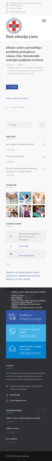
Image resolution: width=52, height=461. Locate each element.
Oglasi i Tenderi (17, 107)
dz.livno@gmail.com (17, 12)
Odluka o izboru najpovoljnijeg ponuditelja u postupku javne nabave (28, 301)
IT (12, 456)
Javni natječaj (16, 297)
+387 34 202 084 (15, 9)
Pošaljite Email (30, 353)
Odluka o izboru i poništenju (17, 98)
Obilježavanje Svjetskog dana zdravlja (26, 307)
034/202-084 (23, 246)
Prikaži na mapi (30, 319)
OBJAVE (20, 65)
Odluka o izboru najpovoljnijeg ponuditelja (28, 292)
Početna (9, 65)
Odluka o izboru (17, 295)
